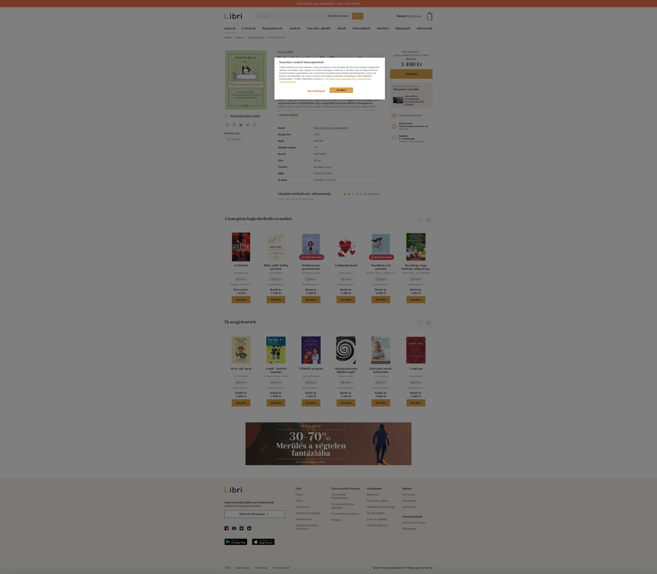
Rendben (341, 90)
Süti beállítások (316, 91)
